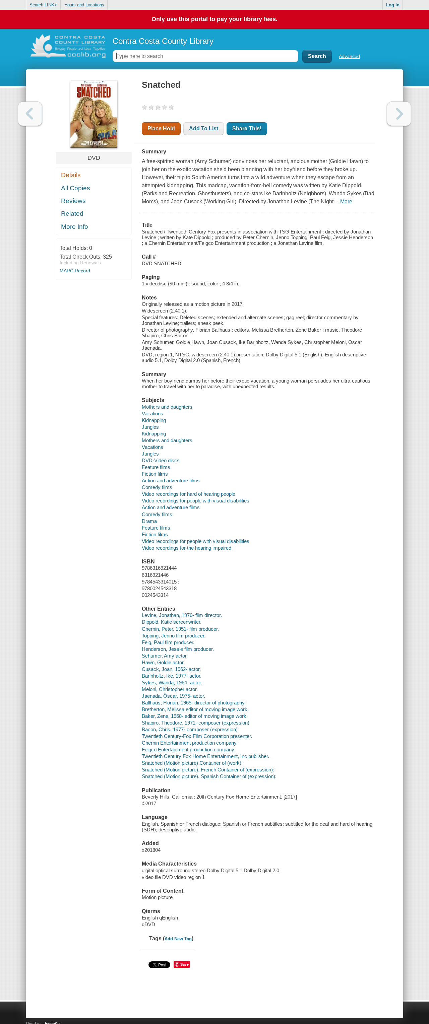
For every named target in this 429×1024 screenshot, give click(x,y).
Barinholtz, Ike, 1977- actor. (171, 676)
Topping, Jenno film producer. (173, 635)
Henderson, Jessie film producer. (178, 649)
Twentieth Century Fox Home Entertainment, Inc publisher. (205, 756)
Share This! (246, 128)
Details (71, 175)
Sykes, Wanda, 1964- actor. (172, 682)
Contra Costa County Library (163, 41)
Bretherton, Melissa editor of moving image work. (195, 709)
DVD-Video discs (161, 460)
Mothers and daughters (167, 407)
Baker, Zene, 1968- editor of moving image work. (195, 716)
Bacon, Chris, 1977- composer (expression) (190, 729)
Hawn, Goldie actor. (163, 662)
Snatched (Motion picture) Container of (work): (192, 763)
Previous (30, 113)
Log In (393, 4)
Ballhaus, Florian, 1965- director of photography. (194, 702)
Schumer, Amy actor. (165, 656)
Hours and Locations (84, 4)
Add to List (203, 128)
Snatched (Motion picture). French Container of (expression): (208, 769)
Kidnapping (154, 420)
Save (184, 964)
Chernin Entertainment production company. (190, 743)
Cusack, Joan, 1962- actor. (171, 669)
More (346, 201)
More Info (74, 226)
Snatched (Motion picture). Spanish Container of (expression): (209, 776)
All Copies (75, 188)
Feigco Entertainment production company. (188, 749)
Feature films (156, 467)
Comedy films (157, 487)
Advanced (349, 56)
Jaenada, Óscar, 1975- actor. (173, 696)
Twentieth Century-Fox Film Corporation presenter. (197, 736)
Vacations (152, 413)
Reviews (73, 200)
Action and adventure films (171, 480)
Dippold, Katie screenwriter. (171, 622)
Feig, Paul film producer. (168, 642)
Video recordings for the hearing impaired (186, 548)
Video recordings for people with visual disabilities (195, 500)
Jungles (150, 427)
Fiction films (155, 474)
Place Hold (161, 128)
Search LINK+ (43, 4)
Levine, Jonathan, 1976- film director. (182, 615)
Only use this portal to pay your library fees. (214, 19)
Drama (149, 521)
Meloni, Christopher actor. (170, 689)
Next (399, 113)
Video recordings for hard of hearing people (188, 494)
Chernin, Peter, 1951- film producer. (180, 629)
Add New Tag (178, 938)
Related (72, 213)
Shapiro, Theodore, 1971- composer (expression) (195, 723)
